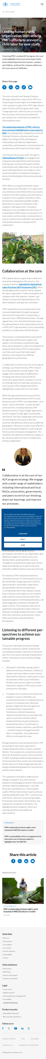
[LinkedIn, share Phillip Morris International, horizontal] (26, 861)
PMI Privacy (7, 972)
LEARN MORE (23, 533)
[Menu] (42, 4)
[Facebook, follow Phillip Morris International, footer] (2, 1028)
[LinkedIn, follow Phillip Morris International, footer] (22, 1028)
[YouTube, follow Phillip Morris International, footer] (15, 1028)
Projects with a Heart (10, 975)
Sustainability (8, 28)
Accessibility (7, 999)
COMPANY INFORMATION (29, 1045)
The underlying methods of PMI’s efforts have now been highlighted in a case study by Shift (22, 130)
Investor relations (9, 951)
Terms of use (7, 989)
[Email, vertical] (30, 87)
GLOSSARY (35, 1039)
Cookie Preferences (10, 1003)
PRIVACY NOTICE (9, 1039)
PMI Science (7, 969)
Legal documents (9, 993)
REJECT (23, 539)
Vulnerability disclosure (11, 1013)
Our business (7, 941)
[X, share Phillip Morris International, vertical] (11, 87)
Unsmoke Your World (10, 978)
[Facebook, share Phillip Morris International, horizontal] (13, 861)
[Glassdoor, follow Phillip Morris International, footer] (28, 1028)
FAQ (23, 1039)
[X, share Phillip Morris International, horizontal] (20, 861)
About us (6, 938)
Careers (5, 958)
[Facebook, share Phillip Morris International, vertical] (4, 87)
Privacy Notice (11, 527)
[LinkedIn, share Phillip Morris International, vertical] (17, 87)
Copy (24, 87)
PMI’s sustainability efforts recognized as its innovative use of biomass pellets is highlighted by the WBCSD (22, 839)
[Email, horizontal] (33, 861)
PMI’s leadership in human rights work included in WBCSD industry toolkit (21, 910)
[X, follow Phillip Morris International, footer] (9, 1028)
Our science (7, 948)
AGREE (23, 545)
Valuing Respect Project (13, 158)
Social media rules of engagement (14, 996)
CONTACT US (8, 1045)
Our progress (7, 944)
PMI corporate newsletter (12, 1017)
